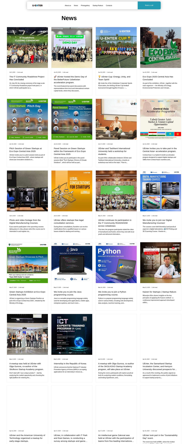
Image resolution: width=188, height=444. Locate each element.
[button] (149, 5)
